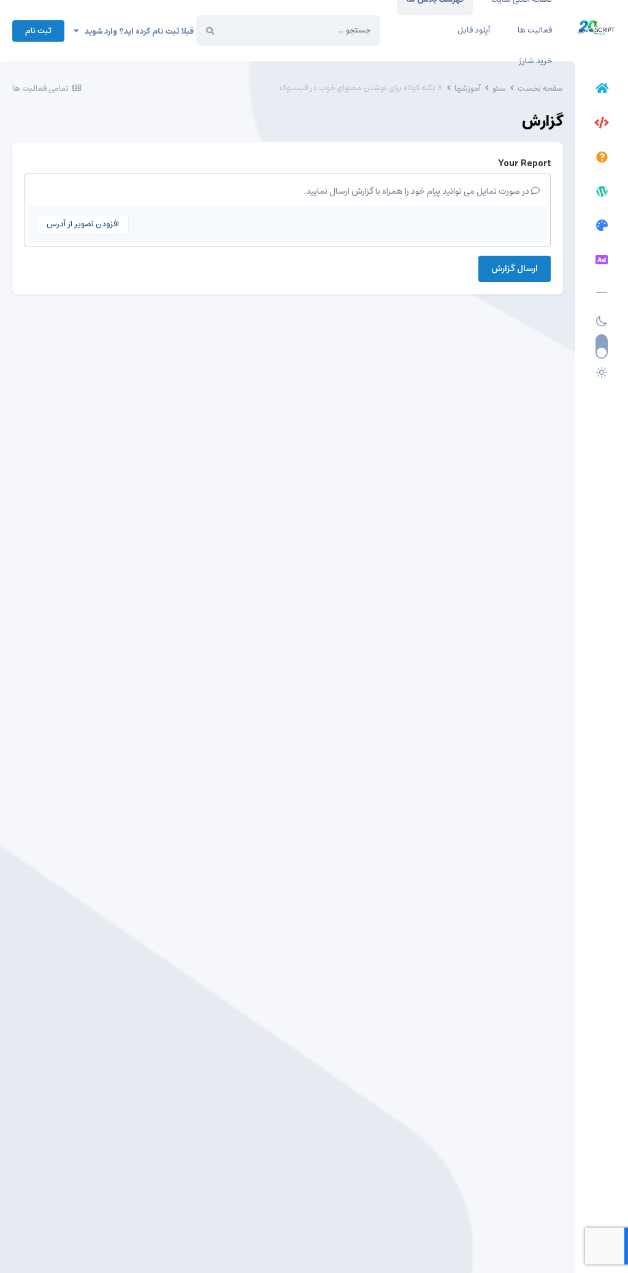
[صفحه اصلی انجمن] (601, 90)
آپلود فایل (474, 30)
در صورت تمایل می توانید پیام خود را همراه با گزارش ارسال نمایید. (417, 191)
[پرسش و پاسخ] (601, 159)
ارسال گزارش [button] (514, 268)
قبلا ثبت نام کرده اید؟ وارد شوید (136, 32)
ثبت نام (38, 31)
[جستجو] (210, 30)
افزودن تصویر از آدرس (83, 224)
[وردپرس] (601, 193)
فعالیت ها (535, 30)
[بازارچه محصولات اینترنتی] (601, 262)
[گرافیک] (601, 227)
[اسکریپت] (601, 124)
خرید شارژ (535, 61)
